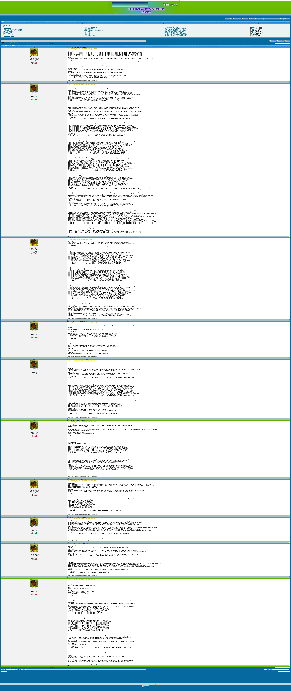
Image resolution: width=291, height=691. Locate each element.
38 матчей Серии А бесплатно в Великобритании (175, 33)
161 (16, 669)
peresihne (253, 28)
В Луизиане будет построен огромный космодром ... (176, 29)
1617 (87, 479)
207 (24, 669)
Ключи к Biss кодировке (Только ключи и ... (13, 29)
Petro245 (253, 31)
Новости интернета (88, 26)
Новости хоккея (87, 32)
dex (252, 30)
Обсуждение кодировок (9, 36)
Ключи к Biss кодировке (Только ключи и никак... (94, 30)
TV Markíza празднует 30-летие (171, 27)
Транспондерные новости (32, 43)
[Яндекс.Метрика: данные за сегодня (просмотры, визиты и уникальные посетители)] (145, 686)
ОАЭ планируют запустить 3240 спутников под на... (176, 35)
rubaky (14, 42)
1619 (87, 543)
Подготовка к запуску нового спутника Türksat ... (175, 31)
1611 (87, 47)
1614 (87, 321)
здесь (96, 80)
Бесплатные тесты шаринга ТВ (90, 27)
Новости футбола (88, 34)
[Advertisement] (168, 4)
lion (252, 34)
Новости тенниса (87, 31)
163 (18, 669)
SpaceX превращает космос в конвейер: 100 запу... (176, 30)
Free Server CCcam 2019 (9, 25)
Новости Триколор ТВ (8, 31)
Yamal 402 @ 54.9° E (8, 32)
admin (252, 26)
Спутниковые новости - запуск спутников (13, 30)
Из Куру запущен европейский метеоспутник (174, 26)
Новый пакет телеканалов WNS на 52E (173, 32)
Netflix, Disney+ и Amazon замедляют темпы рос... (175, 28)
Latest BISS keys (7, 28)
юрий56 (253, 35)
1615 (87, 359)
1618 (87, 517)
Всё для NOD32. (7, 33)
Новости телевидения (21, 43)
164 (20, 669)
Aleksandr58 (253, 32)
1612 (87, 83)
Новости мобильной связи (89, 35)
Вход (116, 13)
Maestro (253, 33)
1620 (87, 578)
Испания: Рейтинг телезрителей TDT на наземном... (176, 34)
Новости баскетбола (88, 33)
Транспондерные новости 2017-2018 (12, 27)
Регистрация (111, 13)
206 (23, 669)
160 (14, 669)
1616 (87, 420)
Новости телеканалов (88, 28)
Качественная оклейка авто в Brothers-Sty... (13, 34)
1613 (87, 237)
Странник (253, 27)
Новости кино (87, 29)
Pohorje (252, 29)
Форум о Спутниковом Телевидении (8, 43)
